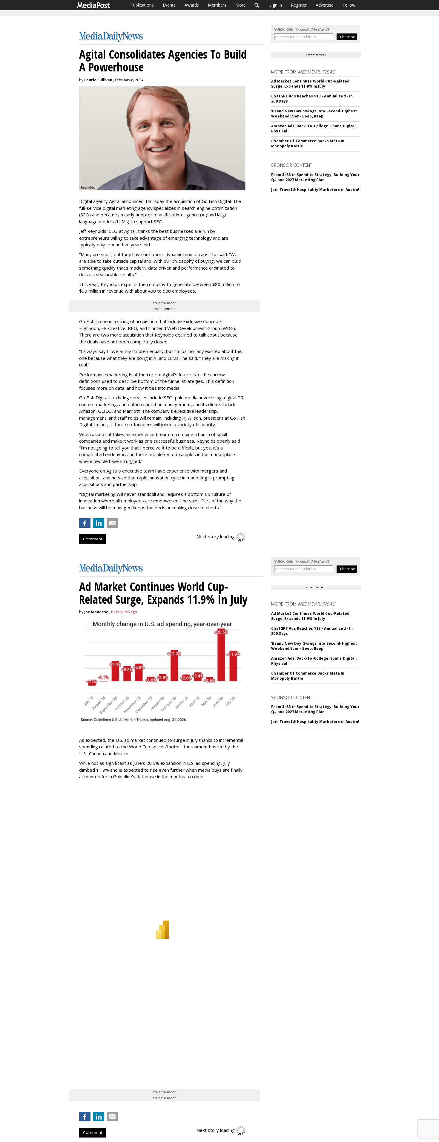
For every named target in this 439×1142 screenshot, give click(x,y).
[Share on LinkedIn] (98, 523)
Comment (92, 539)
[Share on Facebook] (84, 523)
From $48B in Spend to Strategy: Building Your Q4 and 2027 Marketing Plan (315, 177)
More (240, 5)
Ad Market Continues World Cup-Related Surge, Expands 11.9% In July (310, 84)
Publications (142, 5)
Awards (192, 5)
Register (299, 5)
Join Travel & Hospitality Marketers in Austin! (315, 189)
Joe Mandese (96, 611)
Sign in (275, 5)
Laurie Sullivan (98, 79)
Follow (349, 5)
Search (257, 5)
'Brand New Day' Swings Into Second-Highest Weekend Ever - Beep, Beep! (314, 113)
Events (169, 5)
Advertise (325, 5)
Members (217, 5)
